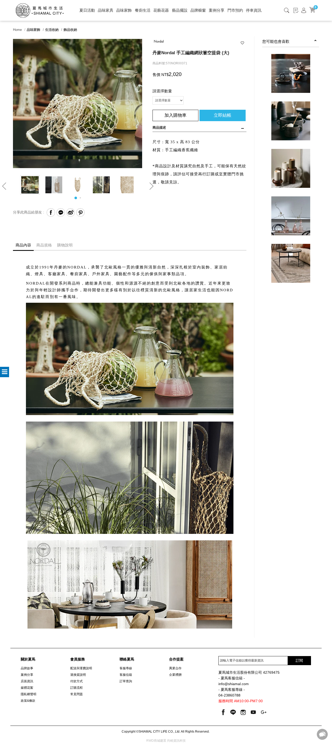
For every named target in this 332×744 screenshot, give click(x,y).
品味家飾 (124, 10)
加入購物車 (175, 115)
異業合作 (175, 668)
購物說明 (65, 245)
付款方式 (76, 681)
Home (17, 30)
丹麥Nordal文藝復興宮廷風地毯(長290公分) (291, 270)
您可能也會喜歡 (275, 41)
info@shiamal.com (233, 684)
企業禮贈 (175, 675)
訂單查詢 (126, 681)
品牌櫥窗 (198, 10)
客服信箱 (126, 675)
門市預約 (235, 10)
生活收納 (52, 30)
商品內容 (23, 245)
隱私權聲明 (28, 694)
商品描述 (159, 127)
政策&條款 (28, 700)
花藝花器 (161, 10)
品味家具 (105, 10)
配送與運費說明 (81, 668)
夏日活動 (87, 10)
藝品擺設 (180, 10)
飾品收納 (70, 30)
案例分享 (216, 10)
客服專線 (126, 668)
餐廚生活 (142, 10)
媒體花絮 (27, 688)
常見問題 (76, 694)
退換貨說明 (78, 675)
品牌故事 (27, 668)
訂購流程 (76, 688)
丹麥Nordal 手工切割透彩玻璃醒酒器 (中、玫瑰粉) (290, 222)
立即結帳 (222, 115)
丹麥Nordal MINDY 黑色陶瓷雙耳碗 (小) (290, 127)
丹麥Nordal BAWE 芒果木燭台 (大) (291, 172)
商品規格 (44, 245)
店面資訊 (27, 681)
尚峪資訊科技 (176, 740)
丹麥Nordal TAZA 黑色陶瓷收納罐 (290, 77)
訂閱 (299, 660)
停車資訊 (253, 10)
